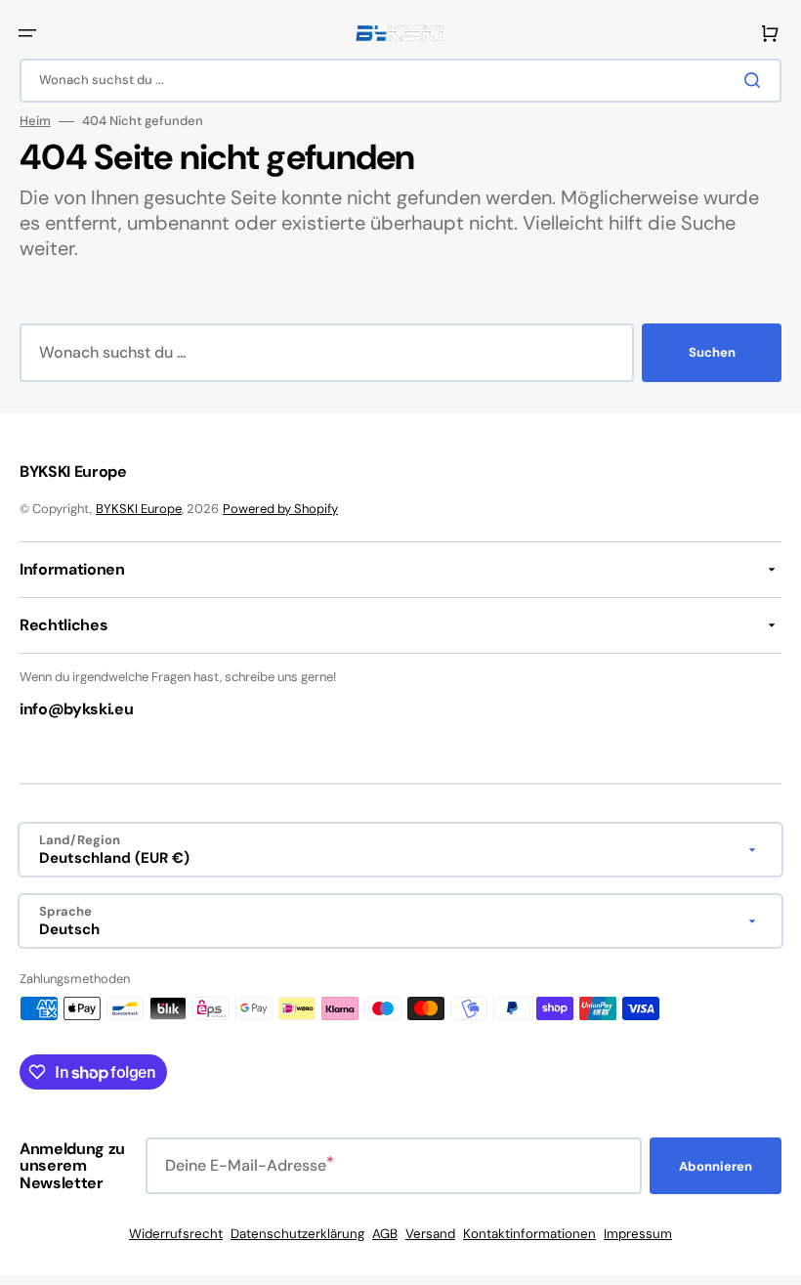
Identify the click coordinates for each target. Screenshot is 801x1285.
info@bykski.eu (77, 709)
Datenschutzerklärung (297, 1233)
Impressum (638, 1233)
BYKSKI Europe (139, 508)
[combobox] (400, 81)
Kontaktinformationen (529, 1233)
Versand (430, 1233)
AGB (385, 1233)
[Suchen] (756, 80)
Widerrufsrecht (176, 1233)
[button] (27, 33)
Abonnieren (715, 1166)
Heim (35, 121)
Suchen (712, 352)
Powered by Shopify (280, 508)
